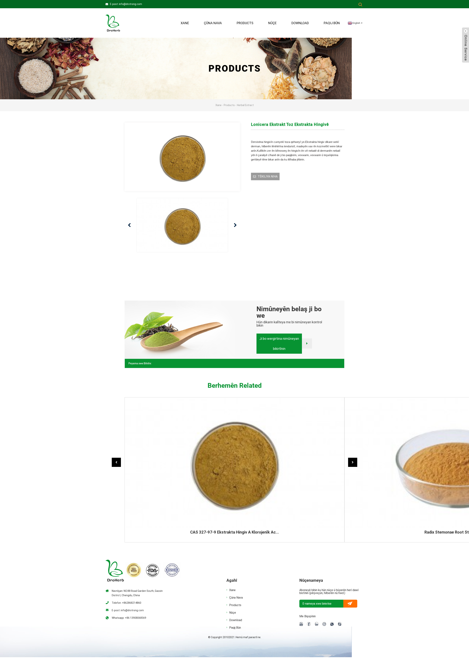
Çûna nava (236, 597)
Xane (185, 23)
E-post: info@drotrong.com (126, 4)
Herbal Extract (245, 105)
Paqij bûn (332, 23)
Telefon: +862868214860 (126, 602)
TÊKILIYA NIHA (268, 176)
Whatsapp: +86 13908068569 (129, 617)
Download (300, 23)
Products (245, 23)
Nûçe (272, 23)
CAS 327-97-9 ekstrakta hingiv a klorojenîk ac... (234, 532)
